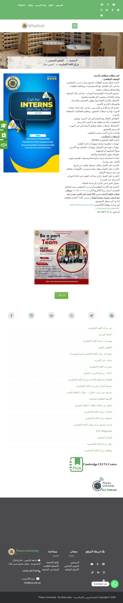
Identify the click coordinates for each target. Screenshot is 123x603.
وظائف (30, 5)
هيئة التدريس (40, 5)
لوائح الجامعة (52, 562)
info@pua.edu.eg (32, 582)
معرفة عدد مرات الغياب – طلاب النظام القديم (89, 392)
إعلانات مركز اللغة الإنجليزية (98, 411)
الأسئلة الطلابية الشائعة (100, 399)
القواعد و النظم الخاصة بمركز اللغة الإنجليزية (90, 379)
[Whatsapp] (115, 584)
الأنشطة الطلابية (51, 566)
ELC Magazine (104, 431)
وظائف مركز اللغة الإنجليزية (98, 450)
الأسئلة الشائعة (72, 569)
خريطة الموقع (94, 551)
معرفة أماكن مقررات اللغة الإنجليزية (94, 386)
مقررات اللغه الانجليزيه (100, 366)
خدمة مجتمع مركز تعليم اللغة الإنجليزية (93, 424)
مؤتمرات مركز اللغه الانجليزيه (97, 341)
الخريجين (59, 5)
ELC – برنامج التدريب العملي (97, 373)
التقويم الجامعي (71, 566)
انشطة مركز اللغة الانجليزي (98, 418)
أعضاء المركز (105, 334)
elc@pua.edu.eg (81, 190)
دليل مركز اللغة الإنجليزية (99, 444)
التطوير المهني (105, 347)
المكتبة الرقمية (104, 437)
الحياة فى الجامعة (50, 569)
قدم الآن (61, 295)
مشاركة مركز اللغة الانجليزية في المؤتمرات (90, 354)
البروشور (74, 562)
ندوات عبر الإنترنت (103, 360)
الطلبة (50, 5)
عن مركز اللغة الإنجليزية (100, 328)
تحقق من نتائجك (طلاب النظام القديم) (93, 405)
